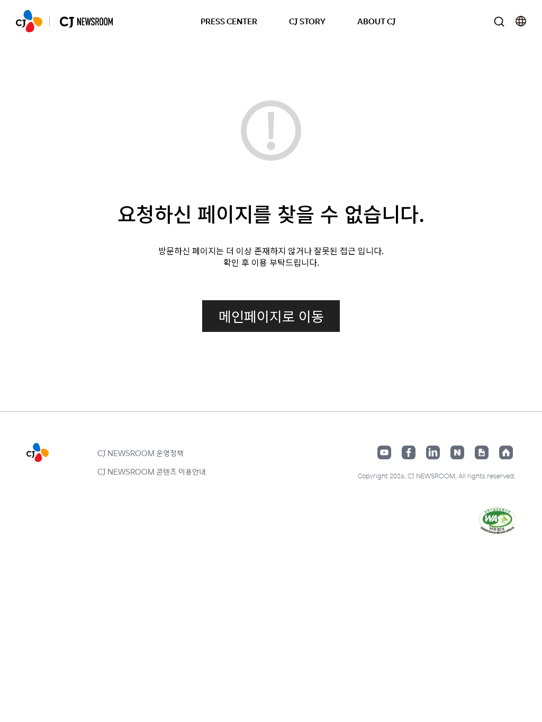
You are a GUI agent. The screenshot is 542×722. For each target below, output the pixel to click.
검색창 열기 (499, 21)
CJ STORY (307, 20)
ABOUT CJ (376, 20)
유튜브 (384, 452)
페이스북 (408, 452)
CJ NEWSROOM (29, 21)
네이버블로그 (457, 452)
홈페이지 (506, 452)
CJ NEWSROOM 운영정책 (140, 453)
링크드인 (432, 452)
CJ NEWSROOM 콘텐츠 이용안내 (151, 471)
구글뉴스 (481, 452)
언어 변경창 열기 (521, 21)
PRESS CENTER (229, 20)
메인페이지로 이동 (271, 316)
